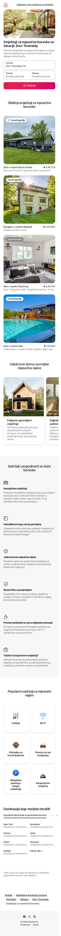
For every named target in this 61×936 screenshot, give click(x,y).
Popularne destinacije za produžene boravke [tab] (25, 815)
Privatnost (25, 924)
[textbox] (16, 76)
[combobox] (29, 66)
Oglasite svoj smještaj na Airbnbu (35, 4)
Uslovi (35, 924)
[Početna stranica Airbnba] (6, 4)
